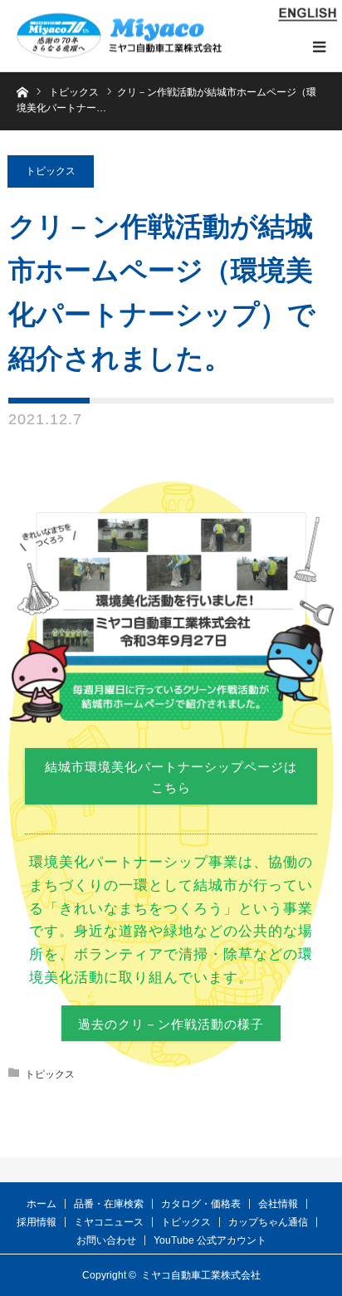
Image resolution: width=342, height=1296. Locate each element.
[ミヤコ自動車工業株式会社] (119, 36)
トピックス (51, 171)
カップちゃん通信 (268, 1222)
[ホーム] (22, 91)
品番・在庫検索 (109, 1204)
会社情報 (278, 1204)
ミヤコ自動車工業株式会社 (201, 1275)
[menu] (319, 46)
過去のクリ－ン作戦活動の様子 (171, 1024)
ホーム (41, 1204)
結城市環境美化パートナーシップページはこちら (171, 777)
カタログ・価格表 (201, 1204)
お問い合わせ (106, 1240)
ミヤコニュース (109, 1222)
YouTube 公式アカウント (210, 1240)
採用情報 (36, 1222)
